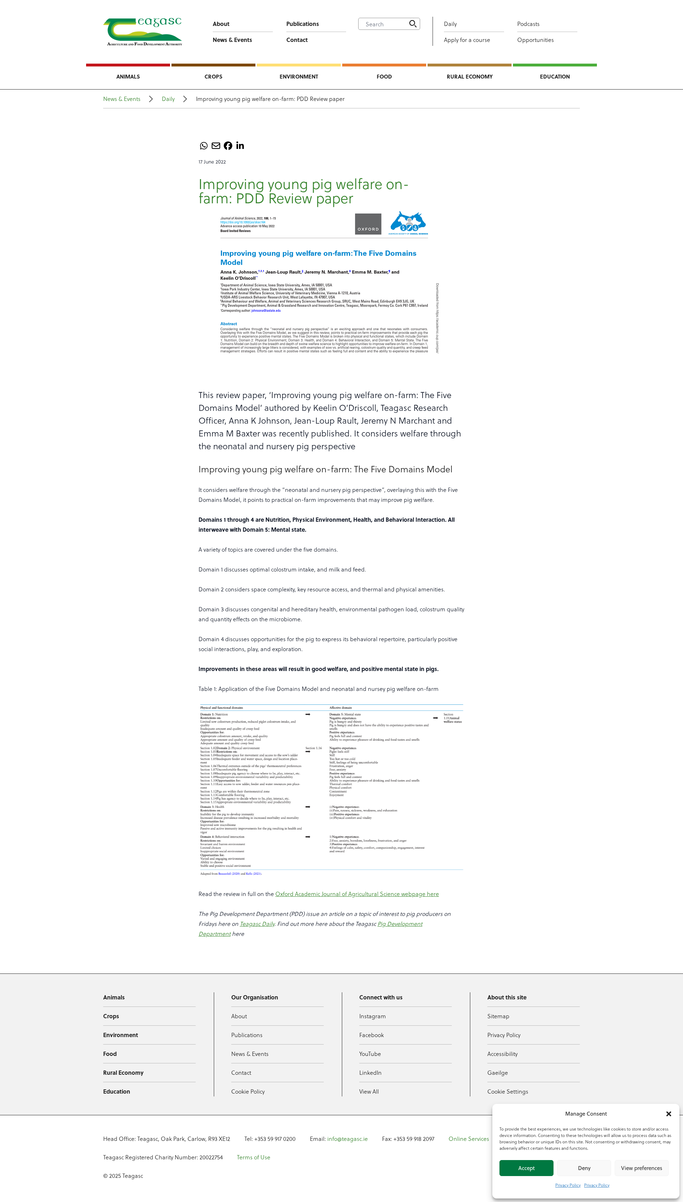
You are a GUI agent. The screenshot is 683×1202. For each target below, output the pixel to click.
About (221, 24)
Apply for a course (467, 40)
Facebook (371, 1035)
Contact (297, 40)
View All (369, 1091)
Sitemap (498, 1016)
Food (384, 76)
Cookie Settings (507, 1091)
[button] (668, 1113)
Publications (302, 24)
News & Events (232, 40)
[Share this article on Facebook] (228, 145)
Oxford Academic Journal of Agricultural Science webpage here (357, 894)
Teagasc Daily (257, 923)
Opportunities (535, 40)
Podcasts (528, 24)
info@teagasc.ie (347, 1138)
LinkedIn (370, 1072)
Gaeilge (497, 1072)
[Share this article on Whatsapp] (203, 145)
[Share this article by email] (216, 145)
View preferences (641, 1168)
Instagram (372, 1016)
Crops (213, 76)
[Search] (413, 24)
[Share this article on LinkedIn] (240, 145)
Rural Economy (470, 76)
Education (555, 76)
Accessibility (502, 1054)
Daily (450, 24)
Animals (128, 76)
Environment (299, 76)
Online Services (469, 1138)
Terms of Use (253, 1157)
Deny (584, 1168)
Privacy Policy (568, 1185)
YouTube (370, 1054)
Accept (526, 1168)
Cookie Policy (248, 1091)
